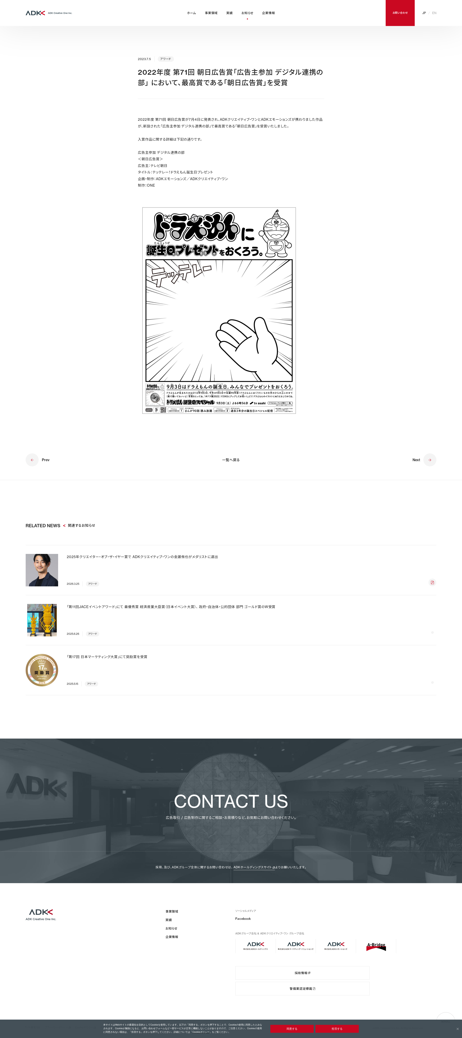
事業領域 (211, 13)
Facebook (243, 919)
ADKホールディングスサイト (253, 867)
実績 (229, 13)
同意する (292, 1028)
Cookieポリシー (201, 1031)
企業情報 (268, 13)
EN (434, 13)
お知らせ (247, 13)
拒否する (337, 1028)
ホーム (191, 13)
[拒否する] (457, 1029)
